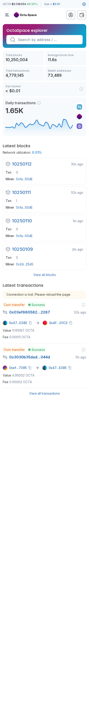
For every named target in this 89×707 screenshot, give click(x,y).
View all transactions (44, 393)
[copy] (31, 323)
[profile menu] (70, 14)
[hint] (39, 103)
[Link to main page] (27, 15)
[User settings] (84, 4)
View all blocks (44, 275)
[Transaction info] (83, 305)
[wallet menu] (81, 14)
